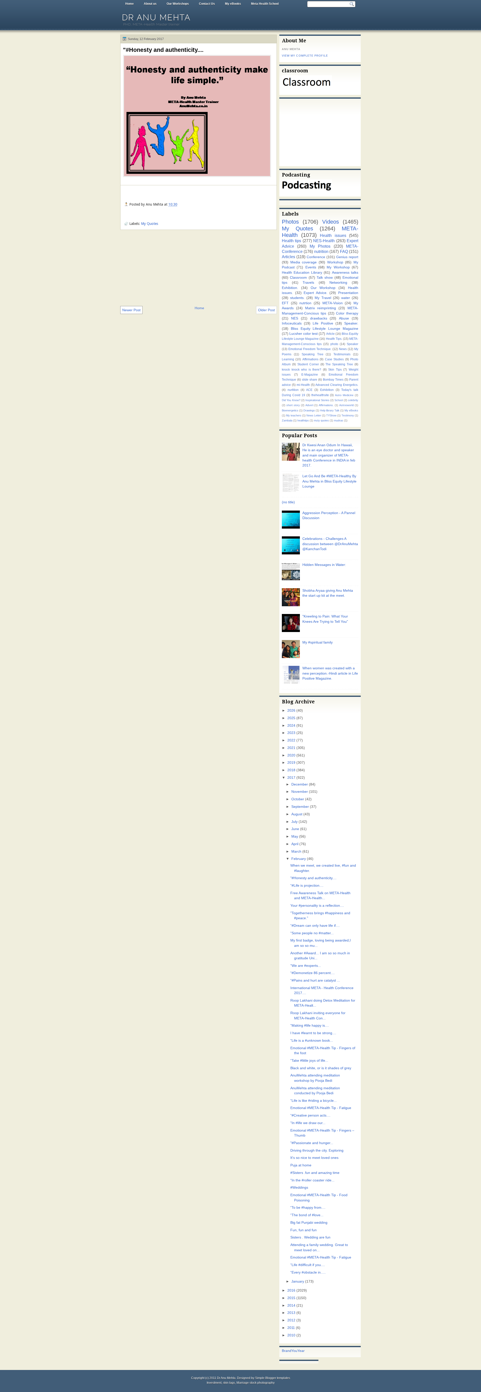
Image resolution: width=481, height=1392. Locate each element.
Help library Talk (329, 410)
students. (297, 298)
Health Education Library (302, 272)
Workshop (335, 262)
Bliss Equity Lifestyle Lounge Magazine (324, 329)
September (300, 807)
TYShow (331, 415)
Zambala (287, 420)
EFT (285, 303)
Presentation (348, 293)
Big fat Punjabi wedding (308, 1222)
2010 (291, 1335)
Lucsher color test (303, 334)
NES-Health (324, 240)
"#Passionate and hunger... (311, 1143)
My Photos (320, 246)
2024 (291, 725)
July (294, 822)
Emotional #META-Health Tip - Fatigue (320, 1108)
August (296, 814)
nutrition (321, 251)
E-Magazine (309, 374)
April (294, 844)
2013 (291, 1313)
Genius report (347, 257)
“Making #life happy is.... (309, 1025)
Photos (290, 222)
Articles (288, 256)
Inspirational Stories (317, 400)
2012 (291, 1320)
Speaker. (351, 323)
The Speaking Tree (339, 364)
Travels (308, 282)
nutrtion (305, 303)
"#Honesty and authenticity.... (163, 50)
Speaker (352, 344)
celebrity (353, 400)
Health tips (291, 240)
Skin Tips (335, 369)
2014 (291, 1305)
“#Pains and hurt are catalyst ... (315, 980)
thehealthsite (320, 395)
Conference (316, 257)
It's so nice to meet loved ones (314, 1158)
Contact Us (207, 4)
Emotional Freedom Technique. (309, 349)
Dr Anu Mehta (156, 17)
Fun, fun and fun (303, 1230)
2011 (291, 1328)
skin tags (229, 1382)
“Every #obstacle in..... (308, 1272)
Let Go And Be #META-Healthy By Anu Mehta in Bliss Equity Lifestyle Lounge (329, 481)
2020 (291, 755)
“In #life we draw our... (307, 1123)
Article (330, 334)
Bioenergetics (290, 410)
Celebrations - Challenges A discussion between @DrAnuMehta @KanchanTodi (330, 544)
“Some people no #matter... (312, 933)
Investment (214, 1382)
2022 (291, 740)
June (295, 829)
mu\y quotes (321, 420)
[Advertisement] (198, 267)
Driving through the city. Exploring (316, 1150)
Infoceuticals (292, 323)
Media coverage (303, 262)
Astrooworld (346, 405)
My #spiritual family (317, 642)
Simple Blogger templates (272, 1378)
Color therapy (347, 313)
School (338, 400)
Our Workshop (323, 288)
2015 (291, 1298)
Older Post (266, 310)
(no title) (288, 502)
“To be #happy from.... (307, 1207)
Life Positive (323, 323)
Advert (309, 405)
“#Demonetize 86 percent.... (312, 973)
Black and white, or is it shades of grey (320, 1068)
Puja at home (300, 1165)
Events (310, 267)
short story (293, 405)
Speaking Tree (312, 354)
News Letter (313, 415)
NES (294, 318)
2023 (291, 733)
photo (334, 344)
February (298, 859)
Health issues (333, 235)
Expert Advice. (315, 293)
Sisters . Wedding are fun (310, 1237)
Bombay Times (333, 379)
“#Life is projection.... (306, 885)
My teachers (293, 415)
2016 (291, 1290)
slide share (309, 379)
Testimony (347, 415)
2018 (291, 770)
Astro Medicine (344, 395)
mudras (338, 420)
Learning (288, 359)
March (296, 851)
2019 (291, 762)
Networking (338, 282)
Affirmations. (326, 405)
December (299, 784)
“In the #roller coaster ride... (312, 1180)
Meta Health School (265, 4)
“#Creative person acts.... (310, 1115)
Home (129, 4)
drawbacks (318, 318)
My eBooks (233, 4)
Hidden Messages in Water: (324, 565)
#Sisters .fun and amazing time (314, 1173)
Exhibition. (290, 288)
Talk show (325, 277)
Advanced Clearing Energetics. (336, 385)
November (299, 792)
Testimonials (341, 354)
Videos (330, 222)
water (345, 298)
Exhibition (327, 390)
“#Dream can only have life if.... (315, 925)
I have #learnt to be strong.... (313, 1033)
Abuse (344, 318)
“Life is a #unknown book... (311, 1040)
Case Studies (334, 359)
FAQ (344, 251)
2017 (291, 778)
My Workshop (338, 267)
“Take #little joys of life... (309, 1060)
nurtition (293, 390)
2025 (291, 718)
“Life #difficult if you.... (307, 1265)
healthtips (303, 420)
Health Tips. (334, 339)
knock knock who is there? (301, 369)
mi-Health (303, 385)
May (294, 836)
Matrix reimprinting (320, 308)
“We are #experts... (305, 966)
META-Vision (332, 303)
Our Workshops (178, 4)
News (343, 349)
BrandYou (289, 1351)
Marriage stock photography (255, 1382)
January (297, 1281)
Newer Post (131, 310)
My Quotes (149, 224)
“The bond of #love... (306, 1215)
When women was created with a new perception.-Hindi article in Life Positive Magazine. (330, 673)
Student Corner (308, 364)
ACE (309, 390)
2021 (291, 748)
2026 (291, 710)
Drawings (309, 410)
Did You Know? (291, 400)
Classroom (298, 277)
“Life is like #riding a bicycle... (313, 1101)
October (297, 799)
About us (150, 4)
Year (301, 1351)
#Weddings (299, 1187)
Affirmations (310, 359)
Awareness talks (345, 272)
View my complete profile (305, 55)
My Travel (323, 298)
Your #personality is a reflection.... (317, 905)
